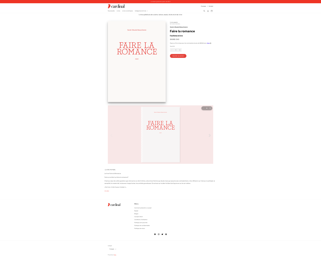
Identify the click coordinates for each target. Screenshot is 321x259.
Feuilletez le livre (176, 36)
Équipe (136, 211)
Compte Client (138, 216)
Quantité (172, 46)
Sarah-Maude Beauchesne (179, 27)
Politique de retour (139, 228)
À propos (203, 6)
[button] (141, 11)
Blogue (136, 213)
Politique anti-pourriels (140, 222)
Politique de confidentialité (142, 225)
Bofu (115, 254)
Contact (211, 6)
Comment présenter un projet (142, 208)
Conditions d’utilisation (140, 219)
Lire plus (106, 190)
